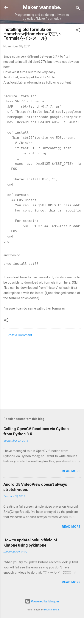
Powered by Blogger (44, 601)
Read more (71, 471)
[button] (78, 30)
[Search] (78, 8)
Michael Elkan (51, 609)
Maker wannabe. (42, 7)
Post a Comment (20, 335)
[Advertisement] (42, 371)
